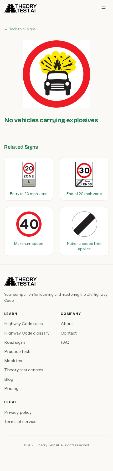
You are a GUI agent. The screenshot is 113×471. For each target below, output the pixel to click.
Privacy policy (18, 412)
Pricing (11, 388)
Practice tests (18, 351)
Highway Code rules (23, 323)
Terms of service (20, 421)
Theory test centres (23, 369)
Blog (8, 379)
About (67, 323)
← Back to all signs (19, 29)
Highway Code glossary (26, 333)
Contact (69, 333)
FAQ (65, 342)
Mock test (14, 360)
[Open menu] (103, 8)
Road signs (14, 342)
